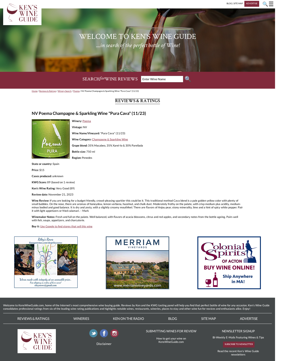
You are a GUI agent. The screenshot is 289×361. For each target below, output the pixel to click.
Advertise (249, 318)
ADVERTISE (251, 3)
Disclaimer (103, 344)
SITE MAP (238, 3)
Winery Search (65, 91)
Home (34, 91)
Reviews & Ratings (47, 91)
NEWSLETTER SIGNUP (238, 331)
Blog (172, 318)
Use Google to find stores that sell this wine (66, 226)
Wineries (81, 318)
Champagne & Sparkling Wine (110, 139)
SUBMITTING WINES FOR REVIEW (171, 331)
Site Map (208, 318)
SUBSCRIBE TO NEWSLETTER (239, 344)
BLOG (229, 3)
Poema (76, 91)
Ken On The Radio (128, 318)
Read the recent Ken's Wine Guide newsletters (238, 352)
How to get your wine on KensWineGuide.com (171, 340)
